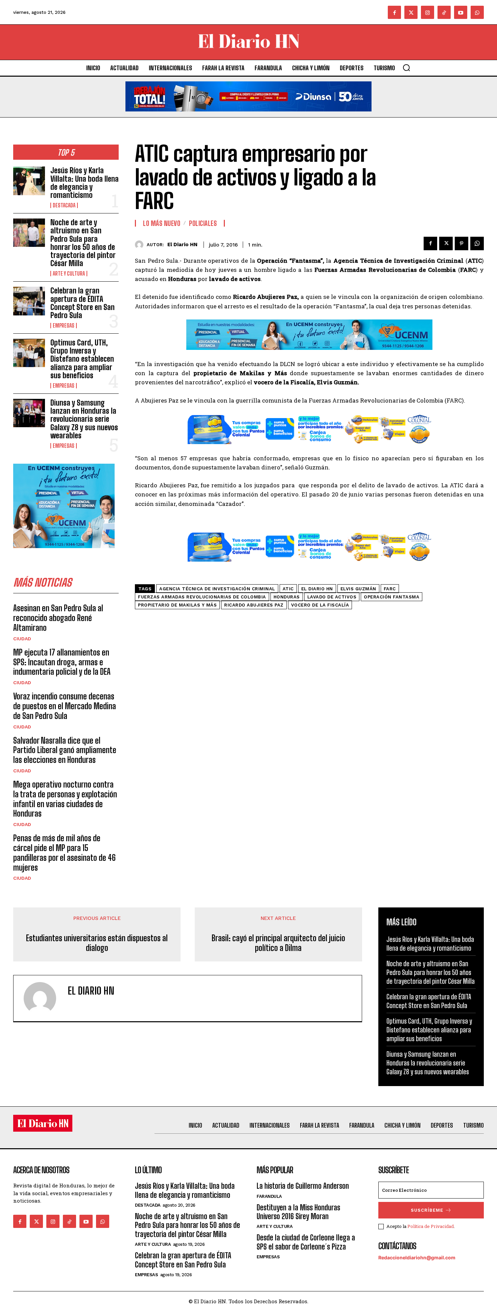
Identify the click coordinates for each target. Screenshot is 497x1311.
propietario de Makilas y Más (177, 605)
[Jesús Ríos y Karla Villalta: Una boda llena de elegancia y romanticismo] (29, 180)
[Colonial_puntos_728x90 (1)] (309, 449)
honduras (287, 596)
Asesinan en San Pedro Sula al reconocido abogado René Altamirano (58, 618)
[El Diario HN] (141, 244)
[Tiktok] (444, 12)
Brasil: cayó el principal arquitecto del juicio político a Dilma (278, 943)
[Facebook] (394, 12)
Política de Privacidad (430, 1226)
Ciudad (22, 638)
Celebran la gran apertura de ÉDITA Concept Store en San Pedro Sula (82, 303)
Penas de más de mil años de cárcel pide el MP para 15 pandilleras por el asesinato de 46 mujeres (64, 852)
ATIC (288, 588)
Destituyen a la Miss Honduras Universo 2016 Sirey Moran (298, 1212)
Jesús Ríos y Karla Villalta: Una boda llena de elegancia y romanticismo (84, 183)
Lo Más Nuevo (161, 223)
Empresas (63, 325)
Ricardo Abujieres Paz (254, 605)
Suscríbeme (427, 1210)
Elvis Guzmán (358, 588)
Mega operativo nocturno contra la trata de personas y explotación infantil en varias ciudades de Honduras (65, 798)
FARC (390, 588)
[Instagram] (427, 12)
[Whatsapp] (477, 12)
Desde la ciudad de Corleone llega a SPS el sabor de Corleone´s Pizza (306, 1242)
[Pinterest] (461, 243)
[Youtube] (460, 12)
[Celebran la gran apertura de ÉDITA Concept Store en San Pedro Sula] (29, 301)
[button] (406, 67)
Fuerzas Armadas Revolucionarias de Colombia (202, 596)
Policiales (203, 223)
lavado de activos (332, 596)
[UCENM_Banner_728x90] (309, 355)
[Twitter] (411, 12)
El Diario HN (182, 244)
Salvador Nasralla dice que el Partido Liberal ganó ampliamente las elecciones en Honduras (64, 750)
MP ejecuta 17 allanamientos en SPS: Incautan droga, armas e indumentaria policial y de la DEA (62, 662)
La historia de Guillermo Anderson (303, 1185)
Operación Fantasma (391, 596)
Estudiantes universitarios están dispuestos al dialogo (97, 943)
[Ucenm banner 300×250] (64, 553)
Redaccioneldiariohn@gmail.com (416, 1257)
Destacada (64, 205)
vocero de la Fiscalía (320, 605)
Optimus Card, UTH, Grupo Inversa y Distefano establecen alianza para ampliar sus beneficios (82, 359)
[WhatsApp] (477, 243)
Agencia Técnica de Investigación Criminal (217, 588)
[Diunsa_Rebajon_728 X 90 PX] (248, 116)
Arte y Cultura (69, 273)
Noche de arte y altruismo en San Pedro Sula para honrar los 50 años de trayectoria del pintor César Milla (82, 243)
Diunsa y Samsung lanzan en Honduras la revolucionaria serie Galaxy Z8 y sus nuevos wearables (84, 419)
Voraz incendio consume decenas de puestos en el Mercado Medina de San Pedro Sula (64, 706)
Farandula (269, 1196)
